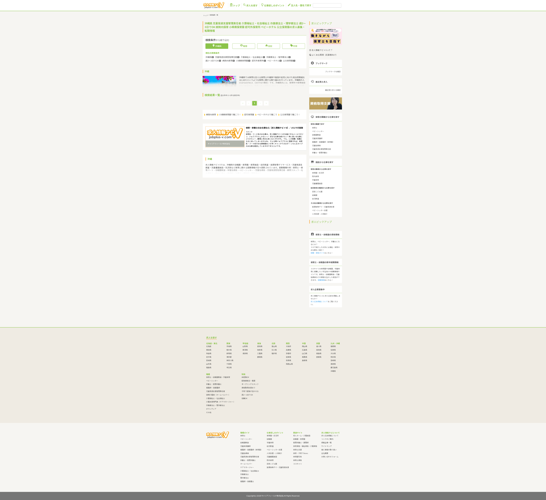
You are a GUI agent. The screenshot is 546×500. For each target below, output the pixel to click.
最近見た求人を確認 (333, 90)
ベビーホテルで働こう (267, 114)
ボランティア (211, 409)
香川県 (318, 346)
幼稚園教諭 (316, 135)
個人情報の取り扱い (329, 450)
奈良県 (288, 360)
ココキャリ (297, 464)
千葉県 (229, 364)
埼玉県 (229, 367)
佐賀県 (333, 350)
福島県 (208, 367)
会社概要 (324, 453)
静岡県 (259, 357)
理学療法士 (244, 478)
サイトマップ (326, 446)
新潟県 (245, 350)
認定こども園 (317, 192)
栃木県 (229, 350)
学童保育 (315, 180)
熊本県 (333, 357)
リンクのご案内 (327, 439)
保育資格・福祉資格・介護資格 (305, 446)
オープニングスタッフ (250, 384)
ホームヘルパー (246, 464)
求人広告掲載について (319, 301)
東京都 (229, 357)
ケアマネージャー (247, 467)
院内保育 (315, 176)
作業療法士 (244, 474)
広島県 (304, 350)
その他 (208, 412)
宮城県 (208, 360)
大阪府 (288, 346)
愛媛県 (318, 357)
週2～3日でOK (247, 395)
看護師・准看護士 (247, 481)
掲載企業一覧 (326, 443)
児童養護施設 (317, 183)
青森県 (208, 350)
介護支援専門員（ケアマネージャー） (220, 402)
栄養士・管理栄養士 (319, 153)
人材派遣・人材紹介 (319, 214)
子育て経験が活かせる (250, 391)
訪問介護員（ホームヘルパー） (218, 395)
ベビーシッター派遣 (319, 210)
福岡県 (333, 346)
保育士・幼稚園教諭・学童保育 (218, 377)
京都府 (288, 353)
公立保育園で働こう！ (290, 114)
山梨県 (245, 346)
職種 (243, 46)
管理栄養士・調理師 (301, 443)
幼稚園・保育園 (299, 439)
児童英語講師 (317, 138)
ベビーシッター (318, 131)
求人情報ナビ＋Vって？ (322, 50)
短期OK (244, 398)
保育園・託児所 (318, 173)
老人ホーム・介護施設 (301, 436)
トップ (235, 5)
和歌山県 (289, 364)
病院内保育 (211, 114)
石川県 (274, 350)
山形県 (208, 364)
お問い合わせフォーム (329, 457)
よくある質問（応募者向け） (324, 55)
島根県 (304, 360)
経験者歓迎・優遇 (248, 381)
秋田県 (208, 353)
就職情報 (321, 280)
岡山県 (304, 346)
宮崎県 (333, 360)
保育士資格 (297, 460)
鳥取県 (304, 357)
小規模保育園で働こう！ (230, 114)
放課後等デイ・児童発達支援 (323, 207)
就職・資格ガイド (317, 253)
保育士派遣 (297, 450)
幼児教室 (315, 199)
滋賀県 (288, 357)
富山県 (274, 346)
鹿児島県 (334, 367)
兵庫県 (288, 350)
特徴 (293, 46)
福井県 (274, 353)
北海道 (208, 346)
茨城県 (229, 346)
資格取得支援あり (248, 388)
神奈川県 (230, 360)
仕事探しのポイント (273, 5)
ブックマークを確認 (333, 72)
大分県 (333, 353)
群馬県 (229, 353)
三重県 (259, 353)
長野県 (245, 353)
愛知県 (259, 346)
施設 (268, 46)
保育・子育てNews (300, 453)
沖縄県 (333, 371)
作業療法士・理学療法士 (215, 405)
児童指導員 (316, 145)
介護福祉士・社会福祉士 (215, 398)
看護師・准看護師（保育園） (323, 142)
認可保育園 (249, 114)
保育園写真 (297, 457)
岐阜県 (259, 350)
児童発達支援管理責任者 (321, 149)
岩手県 (208, 357)
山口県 (304, 353)
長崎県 (333, 364)
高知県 (318, 350)
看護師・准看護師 (213, 388)
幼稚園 (314, 195)
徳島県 (318, 353)
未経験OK (245, 377)
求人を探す (250, 5)
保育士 (314, 128)
